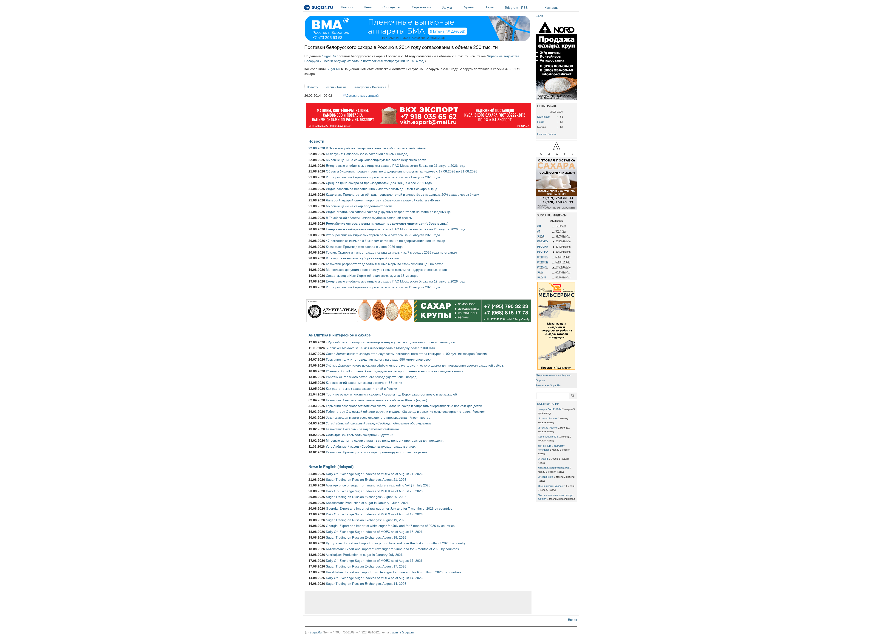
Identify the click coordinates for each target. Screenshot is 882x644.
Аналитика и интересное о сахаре (339, 335)
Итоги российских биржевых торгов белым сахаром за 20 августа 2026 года (383, 235)
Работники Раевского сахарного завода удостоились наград (371, 377)
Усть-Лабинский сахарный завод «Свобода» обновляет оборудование (379, 423)
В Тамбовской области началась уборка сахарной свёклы (369, 218)
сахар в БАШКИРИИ (550, 409)
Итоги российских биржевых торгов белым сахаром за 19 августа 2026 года (383, 287)
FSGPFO (542, 251)
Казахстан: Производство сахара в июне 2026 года (364, 247)
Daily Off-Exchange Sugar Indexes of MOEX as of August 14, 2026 (374, 578)
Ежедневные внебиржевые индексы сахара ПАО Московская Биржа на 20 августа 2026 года (395, 229)
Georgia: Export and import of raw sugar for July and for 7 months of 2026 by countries (389, 508)
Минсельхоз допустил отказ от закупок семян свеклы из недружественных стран (386, 269)
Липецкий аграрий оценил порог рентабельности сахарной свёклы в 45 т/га (383, 200)
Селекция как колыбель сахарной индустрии (359, 435)
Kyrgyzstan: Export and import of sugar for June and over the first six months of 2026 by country (396, 543)
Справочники (422, 7)
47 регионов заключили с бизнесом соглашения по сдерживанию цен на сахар (385, 241)
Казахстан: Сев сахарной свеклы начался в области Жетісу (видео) (376, 400)
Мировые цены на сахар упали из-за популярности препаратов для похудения (385, 440)
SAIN (540, 272)
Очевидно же (545, 476)
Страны (468, 7)
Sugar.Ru (329, 56)
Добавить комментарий (362, 95)
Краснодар (543, 116)
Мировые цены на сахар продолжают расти (359, 206)
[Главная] (318, 8)
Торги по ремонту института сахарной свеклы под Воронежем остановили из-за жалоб (391, 394)
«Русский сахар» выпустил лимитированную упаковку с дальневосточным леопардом (390, 342)
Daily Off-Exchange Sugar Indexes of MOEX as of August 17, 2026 (374, 560)
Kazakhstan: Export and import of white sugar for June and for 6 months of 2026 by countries (393, 572)
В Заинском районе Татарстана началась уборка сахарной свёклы (376, 148)
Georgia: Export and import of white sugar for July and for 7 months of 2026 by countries (390, 526)
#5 (538, 231)
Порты (489, 7)
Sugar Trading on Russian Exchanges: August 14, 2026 (366, 583)
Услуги (447, 7)
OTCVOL (542, 267)
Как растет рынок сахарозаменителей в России (361, 388)
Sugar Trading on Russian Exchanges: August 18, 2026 (366, 537)
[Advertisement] (418, 602)
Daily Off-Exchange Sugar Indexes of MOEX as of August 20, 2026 (374, 491)
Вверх (572, 619)
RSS (524, 7)
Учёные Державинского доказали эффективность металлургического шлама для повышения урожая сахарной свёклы (415, 365)
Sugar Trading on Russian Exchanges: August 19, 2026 (366, 520)
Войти (539, 15)
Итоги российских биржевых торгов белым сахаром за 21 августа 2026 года (383, 177)
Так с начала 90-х (548, 436)
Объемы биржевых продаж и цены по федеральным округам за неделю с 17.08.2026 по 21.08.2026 (401, 171)
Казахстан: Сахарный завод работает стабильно (362, 429)
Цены (368, 7)
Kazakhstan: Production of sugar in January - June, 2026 (367, 503)
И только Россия (547, 418)
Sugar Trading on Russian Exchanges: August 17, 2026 (366, 566)
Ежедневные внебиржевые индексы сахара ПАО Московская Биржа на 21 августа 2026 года (395, 165)
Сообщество (391, 7)
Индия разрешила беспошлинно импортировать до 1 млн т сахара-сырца (381, 189)
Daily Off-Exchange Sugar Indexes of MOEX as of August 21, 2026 (374, 474)
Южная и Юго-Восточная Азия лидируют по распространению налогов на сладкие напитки (395, 371)
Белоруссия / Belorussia (369, 87)
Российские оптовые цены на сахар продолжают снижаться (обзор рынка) (387, 223)
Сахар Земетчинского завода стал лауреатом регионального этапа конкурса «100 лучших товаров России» (407, 354)
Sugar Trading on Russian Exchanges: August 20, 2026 (366, 497)
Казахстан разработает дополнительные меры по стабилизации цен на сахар (385, 264)
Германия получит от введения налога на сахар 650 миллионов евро (378, 359)
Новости (347, 7)
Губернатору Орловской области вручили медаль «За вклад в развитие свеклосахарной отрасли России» (405, 411)
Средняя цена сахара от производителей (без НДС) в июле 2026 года (379, 183)
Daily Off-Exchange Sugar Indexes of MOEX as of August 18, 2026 (374, 532)
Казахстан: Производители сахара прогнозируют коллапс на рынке (376, 452)
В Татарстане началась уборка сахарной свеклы (362, 258)
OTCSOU (542, 257)
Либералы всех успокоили (553, 467)
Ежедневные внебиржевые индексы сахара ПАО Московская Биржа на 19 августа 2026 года (395, 281)
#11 (539, 226)
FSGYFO (542, 241)
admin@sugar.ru (403, 632)
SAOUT (541, 277)
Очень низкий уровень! (551, 486)
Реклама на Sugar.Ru (548, 385)
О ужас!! (543, 458)
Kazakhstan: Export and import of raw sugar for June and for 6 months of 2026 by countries (392, 549)
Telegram (511, 7)
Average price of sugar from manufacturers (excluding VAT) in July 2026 (378, 485)
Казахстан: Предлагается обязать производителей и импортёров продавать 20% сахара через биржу (402, 194)
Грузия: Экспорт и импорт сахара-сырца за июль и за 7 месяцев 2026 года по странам (391, 252)
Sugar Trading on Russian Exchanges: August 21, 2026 (366, 479)
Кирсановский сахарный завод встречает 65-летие (364, 382)
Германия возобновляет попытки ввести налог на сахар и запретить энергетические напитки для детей (404, 406)
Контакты (551, 7)
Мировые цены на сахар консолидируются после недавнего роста (376, 160)
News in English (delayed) (330, 467)
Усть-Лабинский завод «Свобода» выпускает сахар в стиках (371, 446)
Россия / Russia (335, 87)
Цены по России (546, 134)
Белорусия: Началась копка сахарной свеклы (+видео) (367, 154)
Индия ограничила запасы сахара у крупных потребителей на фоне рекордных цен (389, 212)
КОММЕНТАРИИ (548, 404)
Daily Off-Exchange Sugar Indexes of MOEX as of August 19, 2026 (374, 514)
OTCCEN (542, 262)
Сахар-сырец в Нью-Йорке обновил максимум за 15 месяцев (372, 275)
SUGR (541, 236)
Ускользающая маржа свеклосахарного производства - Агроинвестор (378, 417)
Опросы (540, 380)
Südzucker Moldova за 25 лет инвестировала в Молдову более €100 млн (380, 348)
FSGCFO (542, 246)
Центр (540, 122)
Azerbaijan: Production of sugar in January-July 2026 (364, 554)
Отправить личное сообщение (553, 375)
